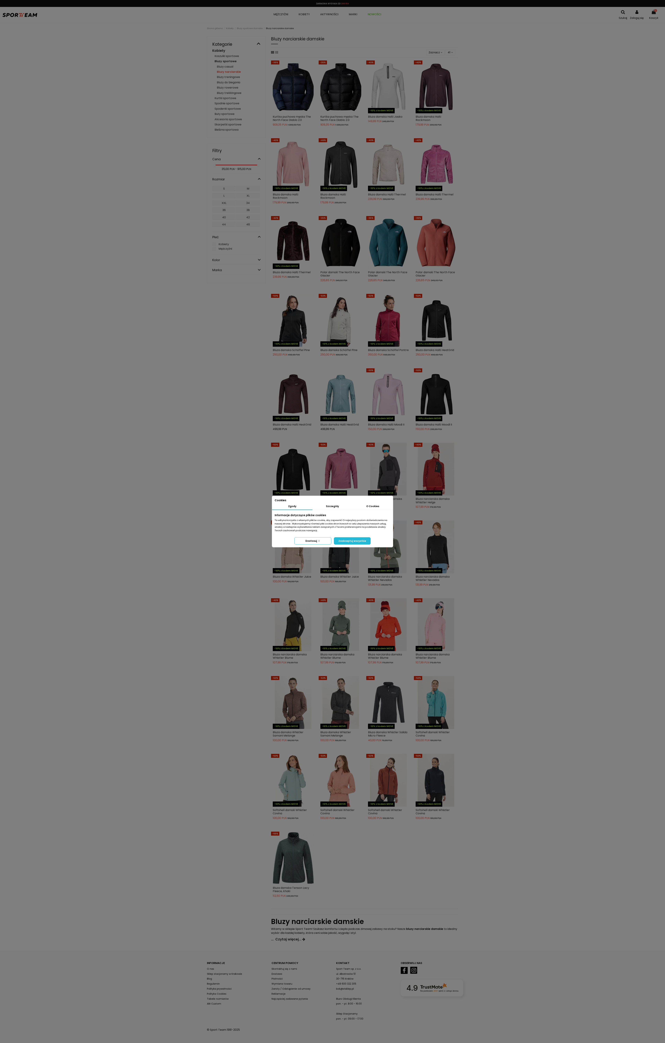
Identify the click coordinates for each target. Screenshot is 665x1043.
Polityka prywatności (219, 989)
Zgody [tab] (292, 506)
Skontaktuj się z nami (284, 969)
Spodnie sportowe (227, 103)
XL (248, 196)
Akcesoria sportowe (228, 119)
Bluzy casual (225, 67)
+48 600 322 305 (346, 983)
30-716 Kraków (344, 978)
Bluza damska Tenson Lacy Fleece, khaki (291, 889)
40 (224, 217)
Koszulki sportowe (227, 56)
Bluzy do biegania (228, 82)
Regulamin (213, 983)
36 (224, 210)
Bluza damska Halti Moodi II (386, 425)
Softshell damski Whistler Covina (433, 734)
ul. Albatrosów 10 (346, 974)
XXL (224, 203)
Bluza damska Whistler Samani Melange (288, 734)
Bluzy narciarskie (229, 72)
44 (224, 224)
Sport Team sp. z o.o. (348, 969)
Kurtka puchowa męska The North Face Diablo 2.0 (292, 118)
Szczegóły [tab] (332, 506)
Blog (209, 978)
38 (248, 210)
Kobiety (218, 50)
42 (248, 217)
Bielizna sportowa (226, 130)
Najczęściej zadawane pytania (290, 999)
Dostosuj (311, 541)
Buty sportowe (224, 114)
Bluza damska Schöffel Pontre (388, 350)
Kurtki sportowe (225, 98)
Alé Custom (214, 1003)
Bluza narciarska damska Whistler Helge (433, 500)
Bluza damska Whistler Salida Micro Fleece (387, 734)
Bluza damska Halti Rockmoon (428, 118)
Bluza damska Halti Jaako (385, 117)
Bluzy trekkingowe (229, 93)
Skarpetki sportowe (228, 124)
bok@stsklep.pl (345, 989)
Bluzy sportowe (226, 61)
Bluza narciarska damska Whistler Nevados (385, 578)
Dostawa (277, 974)
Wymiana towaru (282, 983)
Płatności (277, 978)
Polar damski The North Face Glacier (340, 274)
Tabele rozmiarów (218, 999)
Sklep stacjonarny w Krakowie (224, 974)
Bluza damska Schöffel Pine (291, 350)
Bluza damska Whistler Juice (292, 577)
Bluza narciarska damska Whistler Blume (290, 656)
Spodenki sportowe (228, 109)
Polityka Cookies (216, 994)
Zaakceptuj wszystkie (352, 541)
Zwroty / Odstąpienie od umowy (291, 989)
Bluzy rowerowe (227, 88)
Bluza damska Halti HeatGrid (435, 350)
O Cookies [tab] (372, 506)
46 (248, 224)
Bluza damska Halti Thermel (387, 194)
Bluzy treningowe (228, 77)
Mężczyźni (225, 249)
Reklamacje (279, 994)
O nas (210, 969)
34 (248, 203)
